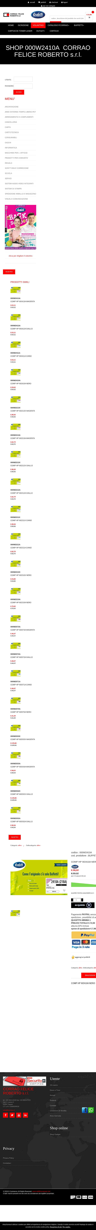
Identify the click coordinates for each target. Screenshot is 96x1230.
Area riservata (55, 1116)
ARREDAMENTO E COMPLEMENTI (19, 117)
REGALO (8, 163)
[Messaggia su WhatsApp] (91, 1110)
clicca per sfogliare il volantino (20, 256)
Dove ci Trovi (55, 1090)
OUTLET (40, 31)
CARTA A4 (54, 31)
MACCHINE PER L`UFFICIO (16, 153)
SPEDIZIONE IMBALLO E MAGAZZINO (20, 194)
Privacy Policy (8, 1158)
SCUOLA (8, 173)
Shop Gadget (55, 1134)
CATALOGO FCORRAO (58, 25)
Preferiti (53, 1100)
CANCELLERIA (11, 122)
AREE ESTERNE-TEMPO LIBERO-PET (20, 112)
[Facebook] (85, 1110)
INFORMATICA (11, 148)
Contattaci (7, 1163)
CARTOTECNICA (12, 132)
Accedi (52, 1095)
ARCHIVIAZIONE (11, 107)
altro (20, 845)
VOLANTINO (38, 25)
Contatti (53, 1106)
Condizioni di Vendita (58, 1111)
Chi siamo (54, 1085)
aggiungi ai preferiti (82, 957)
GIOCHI (8, 143)
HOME (11, 25)
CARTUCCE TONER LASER (20, 31)
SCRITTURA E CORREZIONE (16, 168)
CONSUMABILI (11, 137)
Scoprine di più (56, 1227)
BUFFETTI (78, 25)
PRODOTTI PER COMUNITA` (16, 158)
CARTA (8, 127)
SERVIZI (8, 178)
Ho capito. (66, 1227)
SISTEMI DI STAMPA (13, 189)
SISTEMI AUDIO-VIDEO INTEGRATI (19, 184)
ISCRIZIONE (23, 25)
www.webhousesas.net (41, 1191)
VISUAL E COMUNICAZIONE (16, 199)
